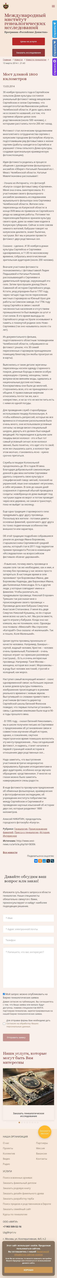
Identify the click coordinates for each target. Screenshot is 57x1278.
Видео (6, 1158)
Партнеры (42, 1143)
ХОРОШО (28, 1270)
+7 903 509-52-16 (12, 1226)
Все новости (10, 852)
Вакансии (41, 1153)
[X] (48, 861)
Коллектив (9, 1153)
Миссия (40, 1148)
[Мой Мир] (44, 861)
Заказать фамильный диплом (19, 1183)
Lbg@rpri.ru (9, 1232)
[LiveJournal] (52, 861)
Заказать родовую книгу (17, 1188)
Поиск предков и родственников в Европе (27, 1203)
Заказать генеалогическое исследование (28, 1115)
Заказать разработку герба (18, 1198)
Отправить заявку (16, 1037)
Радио (6, 1164)
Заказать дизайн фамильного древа (23, 1193)
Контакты (41, 1158)
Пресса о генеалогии (26, 832)
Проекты (8, 1148)
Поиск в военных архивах (17, 1177)
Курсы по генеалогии (15, 1214)
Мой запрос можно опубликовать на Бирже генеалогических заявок (25, 995)
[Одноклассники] (40, 861)
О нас (6, 1143)
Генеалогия (20, 828)
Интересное (10, 835)
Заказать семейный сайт (17, 1209)
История (44, 832)
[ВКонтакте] (36, 861)
